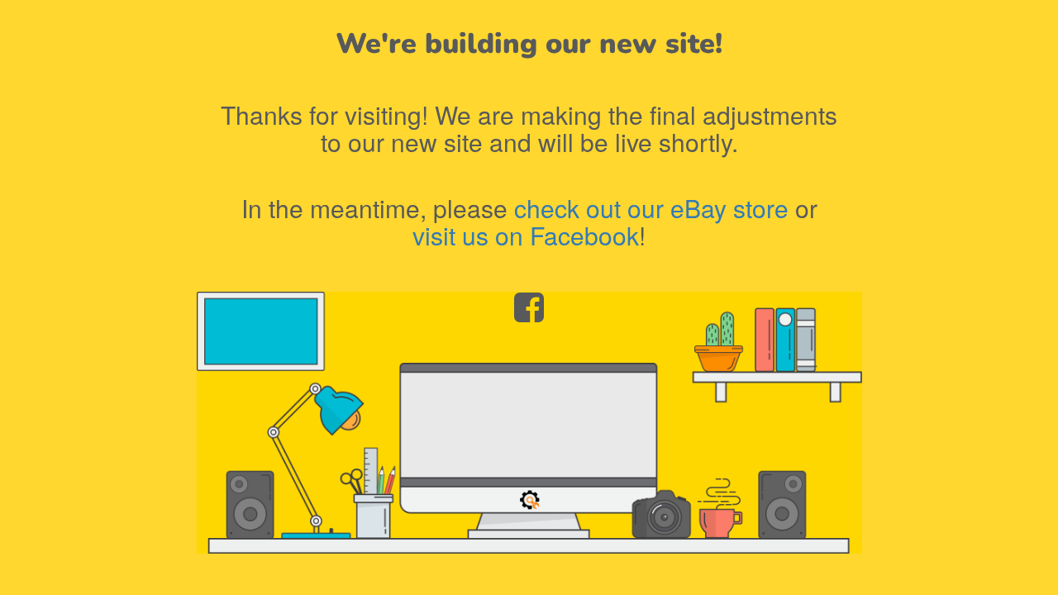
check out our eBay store (651, 208)
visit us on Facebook (525, 235)
